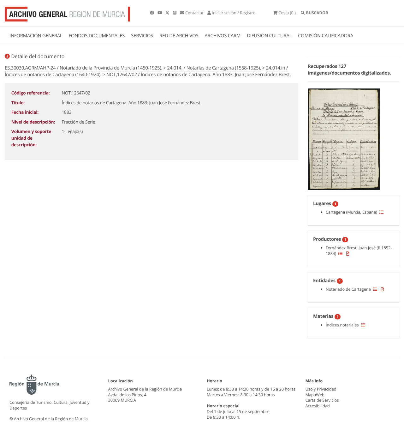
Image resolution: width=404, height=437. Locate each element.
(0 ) (287, 12)
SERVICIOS (142, 36)
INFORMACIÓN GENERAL (35, 36)
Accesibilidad (318, 406)
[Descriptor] (348, 253)
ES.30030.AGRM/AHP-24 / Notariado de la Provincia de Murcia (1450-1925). (83, 68)
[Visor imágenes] (344, 138)
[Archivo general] (67, 12)
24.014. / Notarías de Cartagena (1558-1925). (214, 68)
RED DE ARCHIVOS (178, 36)
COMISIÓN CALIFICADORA (325, 36)
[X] (167, 12)
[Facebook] (152, 12)
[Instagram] (175, 12)
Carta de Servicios (322, 400)
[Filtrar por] (381, 212)
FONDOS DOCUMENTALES (96, 36)
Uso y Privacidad (321, 389)
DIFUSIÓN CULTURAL (269, 36)
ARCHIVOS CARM (223, 36)
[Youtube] (160, 12)
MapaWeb (315, 395)
